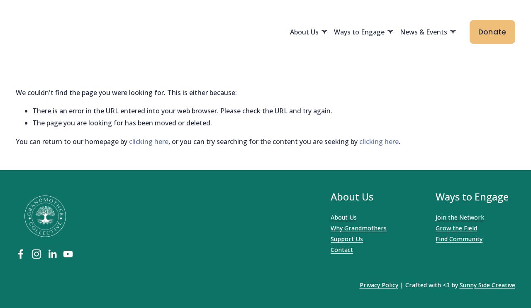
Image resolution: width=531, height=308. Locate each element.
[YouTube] (68, 254)
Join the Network (460, 217)
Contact (342, 250)
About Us (344, 217)
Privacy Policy (379, 285)
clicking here (148, 141)
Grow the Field (456, 228)
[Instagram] (36, 254)
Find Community (459, 239)
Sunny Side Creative (487, 285)
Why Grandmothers (359, 228)
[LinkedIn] (52, 254)
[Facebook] (21, 254)
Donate (492, 32)
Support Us (347, 239)
